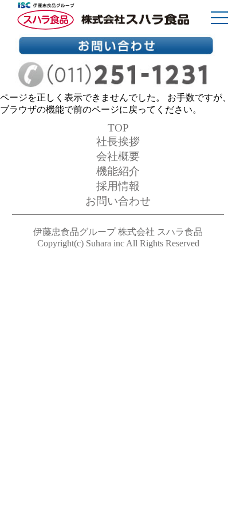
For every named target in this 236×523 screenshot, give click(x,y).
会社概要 (118, 156)
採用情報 (118, 186)
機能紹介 (118, 171)
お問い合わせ (118, 201)
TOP (118, 128)
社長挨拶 (118, 141)
